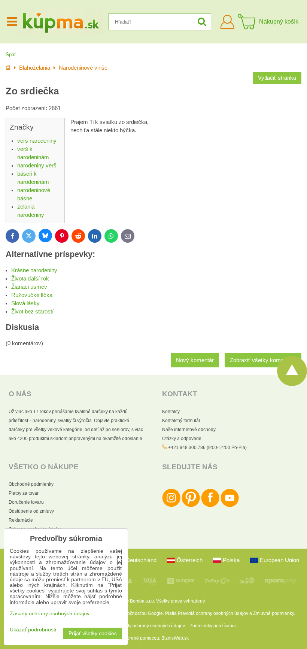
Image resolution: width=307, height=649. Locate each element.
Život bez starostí (32, 312)
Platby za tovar (24, 493)
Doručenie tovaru (26, 502)
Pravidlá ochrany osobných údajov (213, 613)
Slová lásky (25, 303)
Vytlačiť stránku (277, 78)
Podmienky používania (212, 625)
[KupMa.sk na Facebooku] (210, 505)
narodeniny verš (37, 166)
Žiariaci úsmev (29, 287)
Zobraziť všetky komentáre (263, 360)
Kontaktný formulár (181, 420)
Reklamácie (21, 520)
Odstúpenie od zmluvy (31, 511)
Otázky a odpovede (181, 438)
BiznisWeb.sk (175, 638)
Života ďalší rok (30, 279)
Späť (11, 54)
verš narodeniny (37, 141)
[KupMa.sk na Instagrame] (171, 505)
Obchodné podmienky (31, 484)
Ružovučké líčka (31, 295)
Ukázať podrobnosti (33, 630)
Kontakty (171, 411)
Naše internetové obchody (189, 429)
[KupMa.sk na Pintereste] (191, 505)
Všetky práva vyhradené (180, 601)
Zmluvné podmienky (273, 613)
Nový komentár (195, 360)
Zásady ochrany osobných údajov (150, 625)
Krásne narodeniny (34, 270)
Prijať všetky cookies (93, 633)
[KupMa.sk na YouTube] (230, 505)
